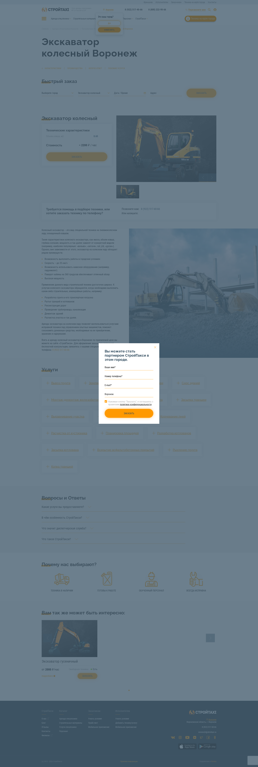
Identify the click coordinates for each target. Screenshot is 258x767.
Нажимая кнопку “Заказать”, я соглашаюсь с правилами (130, 403)
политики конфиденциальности (136, 404)
